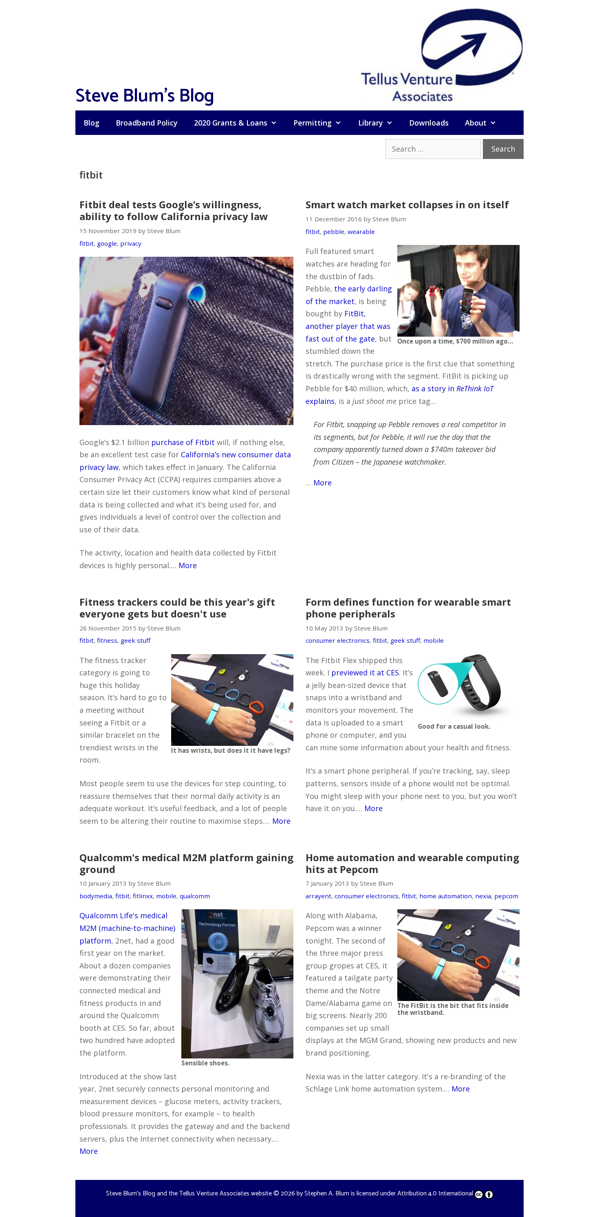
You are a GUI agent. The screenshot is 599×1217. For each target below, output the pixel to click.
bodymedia (95, 896)
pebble (333, 231)
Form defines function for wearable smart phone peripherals (408, 607)
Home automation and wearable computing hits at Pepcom (412, 863)
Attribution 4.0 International (435, 1193)
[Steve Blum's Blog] (442, 54)
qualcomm (195, 896)
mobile (433, 640)
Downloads (429, 123)
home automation (445, 896)
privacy (130, 243)
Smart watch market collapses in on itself (407, 204)
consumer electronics (338, 640)
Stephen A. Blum (326, 1193)
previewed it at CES (365, 672)
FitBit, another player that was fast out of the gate (348, 326)
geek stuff (135, 640)
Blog (91, 123)
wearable (361, 231)
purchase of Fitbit (183, 442)
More (187, 565)
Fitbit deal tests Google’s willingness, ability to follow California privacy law (173, 210)
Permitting (312, 123)
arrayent (318, 896)
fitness (107, 640)
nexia (483, 896)
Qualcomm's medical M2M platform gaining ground (186, 863)
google (107, 243)
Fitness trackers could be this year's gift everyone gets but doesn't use (177, 607)
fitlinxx (143, 896)
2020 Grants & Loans (230, 123)
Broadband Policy (147, 123)
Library (370, 123)
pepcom (506, 896)
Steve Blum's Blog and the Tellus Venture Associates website (189, 1193)
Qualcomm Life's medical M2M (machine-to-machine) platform (127, 928)
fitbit (86, 243)
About (476, 123)
